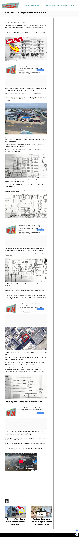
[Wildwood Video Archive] (10, 5)
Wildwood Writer (13, 499)
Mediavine (50, 535)
